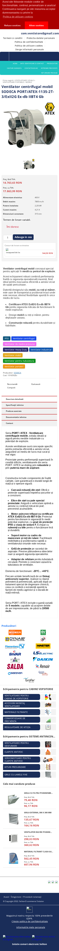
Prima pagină (8, 80)
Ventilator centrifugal (24, 338)
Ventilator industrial (41, 349)
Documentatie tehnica (16, 417)
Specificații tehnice (15, 405)
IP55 (7, 338)
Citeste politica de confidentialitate (30, 921)
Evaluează (35, 384)
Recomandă (12, 384)
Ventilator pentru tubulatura (19, 360)
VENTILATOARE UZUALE (24, 80)
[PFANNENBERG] (15, 646)
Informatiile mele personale (30, 927)
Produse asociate (13, 411)
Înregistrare (16, 897)
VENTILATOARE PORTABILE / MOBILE (17, 82)
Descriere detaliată (14, 399)
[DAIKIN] (43, 659)
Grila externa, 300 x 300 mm (37, 812)
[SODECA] (15, 632)
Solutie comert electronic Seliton (29, 944)
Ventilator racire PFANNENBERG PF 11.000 (38, 832)
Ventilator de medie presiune (20, 344)
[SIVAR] (15, 652)
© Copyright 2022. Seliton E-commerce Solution (23, 901)
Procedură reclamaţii (32, 897)
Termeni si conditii (12, 38)
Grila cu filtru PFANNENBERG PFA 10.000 (38, 793)
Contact (9, 423)
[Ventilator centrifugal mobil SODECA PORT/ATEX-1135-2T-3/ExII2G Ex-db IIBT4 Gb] (29, 155)
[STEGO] (15, 659)
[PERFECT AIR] (43, 673)
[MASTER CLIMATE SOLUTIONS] (43, 646)
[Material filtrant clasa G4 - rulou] (14, 858)
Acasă (6, 897)
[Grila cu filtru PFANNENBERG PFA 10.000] (14, 799)
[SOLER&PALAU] (43, 639)
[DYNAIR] (15, 639)
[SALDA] (15, 666)
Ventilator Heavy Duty (16, 349)
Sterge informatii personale (29, 49)
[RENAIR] (43, 666)
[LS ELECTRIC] (43, 652)
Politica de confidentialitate (29, 41)
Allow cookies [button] (36, 25)
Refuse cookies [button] (12, 25)
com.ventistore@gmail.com (40, 33)
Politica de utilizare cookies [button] (18, 16)
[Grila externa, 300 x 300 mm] (14, 819)
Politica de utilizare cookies (29, 45)
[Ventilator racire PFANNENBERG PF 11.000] (14, 838)
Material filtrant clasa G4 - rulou (38, 851)
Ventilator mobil (13, 355)
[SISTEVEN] (15, 673)
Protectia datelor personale (41, 38)
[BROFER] (29, 680)
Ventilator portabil (14, 366)
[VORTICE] (43, 632)
